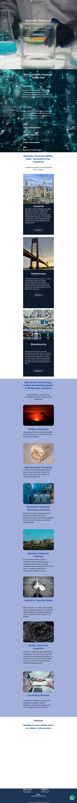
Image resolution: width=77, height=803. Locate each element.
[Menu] (4, 3)
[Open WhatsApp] (72, 798)
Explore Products (38, 34)
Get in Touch (38, 38)
